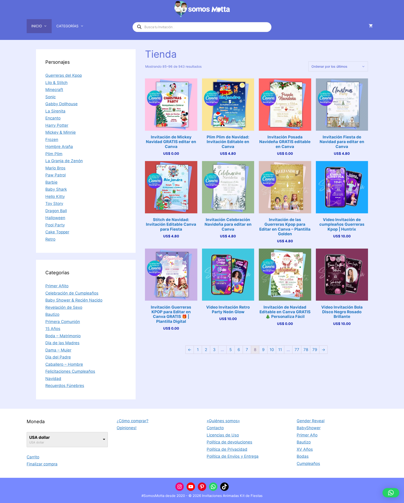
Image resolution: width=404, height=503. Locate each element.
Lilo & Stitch (56, 82)
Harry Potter (56, 125)
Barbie (51, 182)
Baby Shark (56, 189)
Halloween (55, 217)
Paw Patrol (55, 175)
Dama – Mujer (58, 350)
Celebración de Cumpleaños (71, 293)
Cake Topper (57, 232)
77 (297, 349)
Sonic (50, 97)
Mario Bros (55, 168)
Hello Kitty (55, 196)
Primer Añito (57, 286)
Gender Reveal (311, 421)
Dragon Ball (56, 210)
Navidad (53, 378)
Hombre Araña (59, 146)
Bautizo (52, 314)
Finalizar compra (42, 464)
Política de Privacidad (227, 449)
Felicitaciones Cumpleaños (70, 371)
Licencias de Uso (223, 435)
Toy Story (54, 203)
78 (305, 349)
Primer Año (307, 435)
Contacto (215, 428)
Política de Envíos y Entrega (233, 456)
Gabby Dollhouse (61, 104)
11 (280, 349)
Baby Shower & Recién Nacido (73, 300)
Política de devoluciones (229, 442)
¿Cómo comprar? (132, 421)
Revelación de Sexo (63, 307)
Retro (50, 239)
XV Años (305, 449)
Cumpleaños (308, 463)
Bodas (303, 456)
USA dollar (39, 437)
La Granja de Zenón (64, 160)
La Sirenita (55, 111)
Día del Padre (58, 357)
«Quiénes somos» (223, 421)
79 (314, 349)
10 (272, 349)
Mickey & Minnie (60, 132)
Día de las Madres (62, 343)
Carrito (33, 457)
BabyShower (309, 428)
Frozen (51, 139)
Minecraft (54, 89)
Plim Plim (53, 153)
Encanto (53, 118)
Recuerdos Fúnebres (64, 385)
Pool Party (55, 225)
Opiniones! (127, 428)
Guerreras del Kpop (63, 75)
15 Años (52, 328)
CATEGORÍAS (67, 26)
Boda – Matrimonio (63, 336)
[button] (390, 492)
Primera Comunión (62, 321)
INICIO (36, 26)
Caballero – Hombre (64, 364)
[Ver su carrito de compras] (370, 26)
